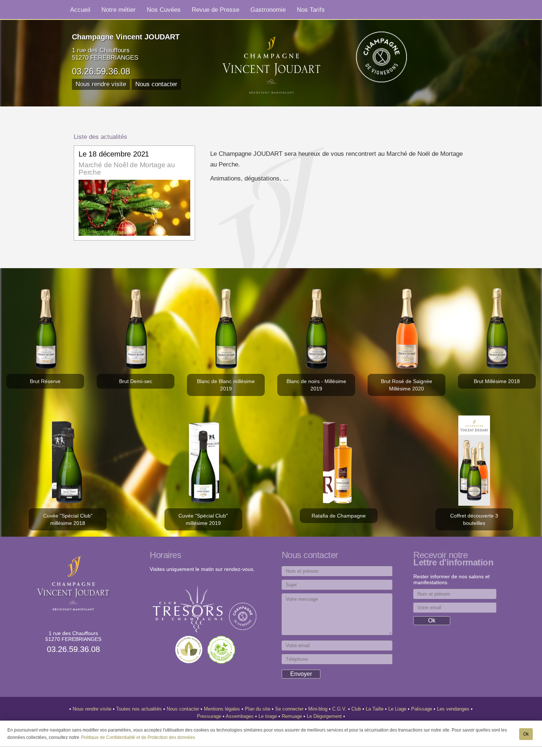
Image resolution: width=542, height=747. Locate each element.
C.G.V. (340, 709)
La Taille (375, 709)
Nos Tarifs (311, 9)
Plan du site (258, 709)
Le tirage (268, 716)
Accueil (80, 9)
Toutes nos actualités (139, 709)
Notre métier (118, 9)
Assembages (240, 716)
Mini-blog (318, 709)
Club (356, 709)
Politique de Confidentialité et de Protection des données (138, 737)
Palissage (422, 709)
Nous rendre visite (101, 84)
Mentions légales (223, 709)
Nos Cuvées (164, 9)
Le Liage (398, 709)
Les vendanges (454, 709)
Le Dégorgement (325, 716)
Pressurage (210, 716)
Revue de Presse (215, 9)
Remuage (292, 716)
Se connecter (290, 709)
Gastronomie (268, 9)
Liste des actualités (100, 136)
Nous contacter (156, 84)
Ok (526, 734)
